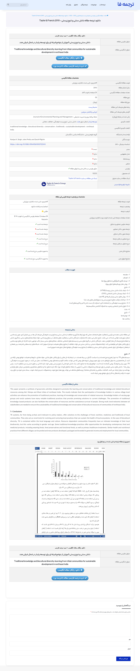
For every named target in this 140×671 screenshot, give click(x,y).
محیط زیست (92, 107)
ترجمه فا (103, 5)
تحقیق (76, 5)
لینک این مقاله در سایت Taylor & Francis (82, 178)
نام (130, 640)
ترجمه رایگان (84, 5)
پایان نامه (68, 5)
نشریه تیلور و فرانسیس (122, 184)
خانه (105, 16)
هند (78, 122)
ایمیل (129, 649)
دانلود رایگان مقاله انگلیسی (69, 58)
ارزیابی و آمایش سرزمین (89, 112)
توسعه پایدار (93, 122)
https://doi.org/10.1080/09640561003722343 (28, 144)
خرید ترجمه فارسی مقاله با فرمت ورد (68, 66)
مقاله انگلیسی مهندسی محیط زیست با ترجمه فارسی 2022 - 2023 (86, 16)
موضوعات (94, 5)
